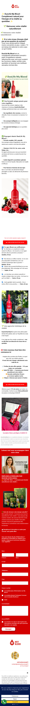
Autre (5, 599)
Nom (17, 557)
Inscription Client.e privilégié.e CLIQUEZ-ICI (15, 433)
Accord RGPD (6, 619)
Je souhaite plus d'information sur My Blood (14, 591)
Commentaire (5, 604)
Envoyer (8, 629)
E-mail (4, 561)
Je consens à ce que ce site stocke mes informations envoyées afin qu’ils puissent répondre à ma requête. (16, 623)
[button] (27, 673)
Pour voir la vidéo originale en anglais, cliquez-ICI (15, 238)
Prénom (4, 557)
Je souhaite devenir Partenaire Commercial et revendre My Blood (15, 596)
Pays (3, 579)
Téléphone (5, 570)
